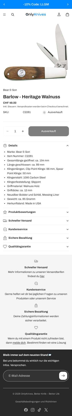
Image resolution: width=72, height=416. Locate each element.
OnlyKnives (27, 393)
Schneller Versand (20, 220)
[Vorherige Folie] (4, 4)
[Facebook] (26, 410)
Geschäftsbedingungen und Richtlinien (36, 401)
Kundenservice (17, 229)
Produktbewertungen (22, 212)
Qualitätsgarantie (19, 246)
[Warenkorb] (67, 14)
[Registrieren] (63, 376)
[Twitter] (46, 410)
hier (42, 276)
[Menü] (4, 14)
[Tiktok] (39, 410)
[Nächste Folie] (68, 4)
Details (12, 145)
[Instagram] (32, 410)
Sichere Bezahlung (20, 237)
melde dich (19, 342)
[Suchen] (12, 14)
